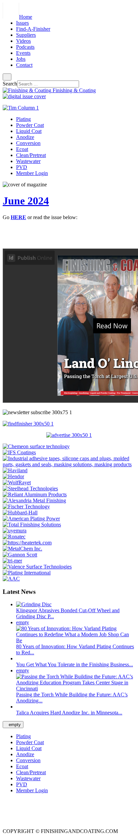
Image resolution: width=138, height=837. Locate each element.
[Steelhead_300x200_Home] (30, 488)
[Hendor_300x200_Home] (13, 476)
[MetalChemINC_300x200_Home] (22, 548)
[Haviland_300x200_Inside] (15, 470)
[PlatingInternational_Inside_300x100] (27, 572)
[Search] (7, 76)
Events (23, 53)
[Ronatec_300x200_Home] (14, 536)
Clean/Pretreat (31, 155)
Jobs (20, 59)
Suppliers (26, 35)
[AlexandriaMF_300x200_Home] (34, 500)
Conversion (28, 143)
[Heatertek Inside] (27, 542)
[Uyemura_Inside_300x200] (14, 530)
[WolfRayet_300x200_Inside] (17, 482)
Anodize (25, 137)
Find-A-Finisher (33, 29)
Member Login (32, 173)
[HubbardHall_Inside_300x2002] (20, 512)
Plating (23, 119)
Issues (22, 23)
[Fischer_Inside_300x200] (26, 506)
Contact (24, 65)
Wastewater (28, 161)
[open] (21, 5)
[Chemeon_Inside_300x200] (36, 446)
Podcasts (25, 47)
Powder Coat (30, 125)
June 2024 (26, 201)
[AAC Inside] (11, 578)
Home (25, 17)
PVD (21, 167)
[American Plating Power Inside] (31, 518)
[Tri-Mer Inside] (12, 560)
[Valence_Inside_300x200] (37, 566)
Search (10, 84)
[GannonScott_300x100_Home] (20, 554)
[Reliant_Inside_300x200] (35, 494)
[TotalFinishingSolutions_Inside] (32, 524)
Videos (23, 41)
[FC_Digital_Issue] (24, 96)
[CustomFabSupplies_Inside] (69, 464)
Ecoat (22, 149)
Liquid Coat (29, 131)
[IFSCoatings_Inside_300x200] (19, 452)
